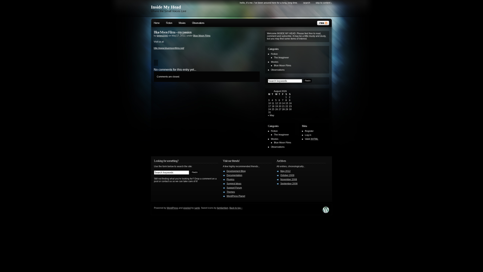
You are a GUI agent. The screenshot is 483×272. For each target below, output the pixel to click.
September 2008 (289, 183)
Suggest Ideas (234, 183)
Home (156, 23)
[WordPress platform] (326, 212)
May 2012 (285, 171)
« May (271, 115)
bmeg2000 (162, 35)
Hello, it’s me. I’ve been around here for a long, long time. (269, 3)
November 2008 (288, 179)
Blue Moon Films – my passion (172, 32)
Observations (198, 23)
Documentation (234, 175)
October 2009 (287, 175)
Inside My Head (166, 7)
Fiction (169, 23)
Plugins (230, 179)
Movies (182, 23)
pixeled (187, 208)
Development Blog (236, 171)
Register (309, 131)
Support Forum (234, 187)
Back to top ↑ (235, 208)
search (306, 3)
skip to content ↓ (324, 3)
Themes (231, 192)
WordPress (172, 208)
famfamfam (222, 208)
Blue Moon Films (201, 35)
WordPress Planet (236, 196)
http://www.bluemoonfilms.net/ (169, 48)
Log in (308, 135)
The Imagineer (281, 57)
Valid (311, 139)
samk (197, 208)
